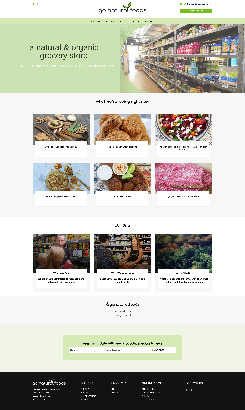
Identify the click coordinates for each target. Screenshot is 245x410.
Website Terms (149, 389)
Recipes (124, 21)
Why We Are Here (88, 396)
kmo (49, 396)
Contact (149, 21)
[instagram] (37, 4)
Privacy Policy (148, 400)
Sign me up (159, 350)
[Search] (181, 4)
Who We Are (86, 389)
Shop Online (196, 10)
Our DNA (95, 21)
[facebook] (34, 4)
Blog (136, 21)
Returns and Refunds (152, 393)
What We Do (86, 393)
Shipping (145, 396)
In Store (110, 21)
